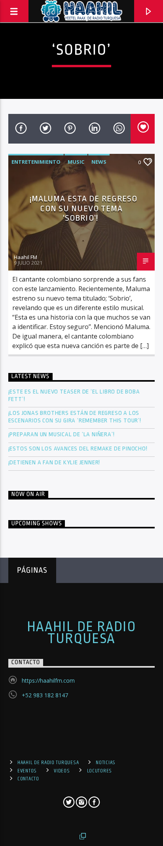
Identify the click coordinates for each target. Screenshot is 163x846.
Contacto (28, 778)
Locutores (99, 771)
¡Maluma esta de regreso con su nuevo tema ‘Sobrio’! (84, 208)
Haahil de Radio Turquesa (81, 633)
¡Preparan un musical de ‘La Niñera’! (62, 434)
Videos (62, 771)
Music (76, 161)
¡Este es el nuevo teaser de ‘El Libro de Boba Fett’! (74, 395)
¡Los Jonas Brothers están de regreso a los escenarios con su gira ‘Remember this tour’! (75, 417)
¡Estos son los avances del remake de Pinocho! (78, 448)
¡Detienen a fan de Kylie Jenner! (54, 462)
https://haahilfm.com (48, 680)
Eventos (27, 771)
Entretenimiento (36, 161)
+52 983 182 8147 (45, 695)
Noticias (106, 762)
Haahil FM (25, 257)
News (98, 161)
